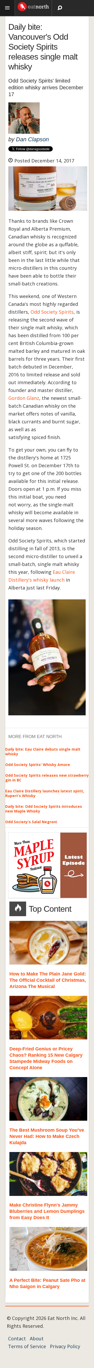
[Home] (33, 6)
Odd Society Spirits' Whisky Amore (37, 764)
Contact (17, 1338)
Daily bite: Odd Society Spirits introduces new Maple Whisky (43, 809)
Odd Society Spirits (52, 312)
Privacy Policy (65, 1346)
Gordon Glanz (23, 398)
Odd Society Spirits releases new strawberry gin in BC (47, 777)
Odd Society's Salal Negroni (31, 821)
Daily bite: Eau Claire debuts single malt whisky (42, 751)
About (37, 1338)
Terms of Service (27, 1346)
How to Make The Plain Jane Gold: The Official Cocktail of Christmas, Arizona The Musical (47, 980)
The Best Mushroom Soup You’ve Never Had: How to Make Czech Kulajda (46, 1136)
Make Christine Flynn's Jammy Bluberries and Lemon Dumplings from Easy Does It (47, 1211)
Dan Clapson (32, 139)
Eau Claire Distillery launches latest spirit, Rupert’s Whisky (44, 793)
